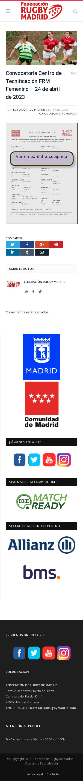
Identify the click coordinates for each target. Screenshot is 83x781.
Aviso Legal (35, 774)
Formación (69, 113)
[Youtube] (49, 466)
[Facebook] (19, 466)
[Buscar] (75, 11)
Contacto (53, 774)
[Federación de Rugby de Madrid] (41, 10)
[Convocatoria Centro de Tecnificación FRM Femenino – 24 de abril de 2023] (41, 48)
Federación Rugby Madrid (29, 109)
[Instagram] (63, 466)
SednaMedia (49, 763)
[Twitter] (34, 466)
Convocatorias (50, 113)
